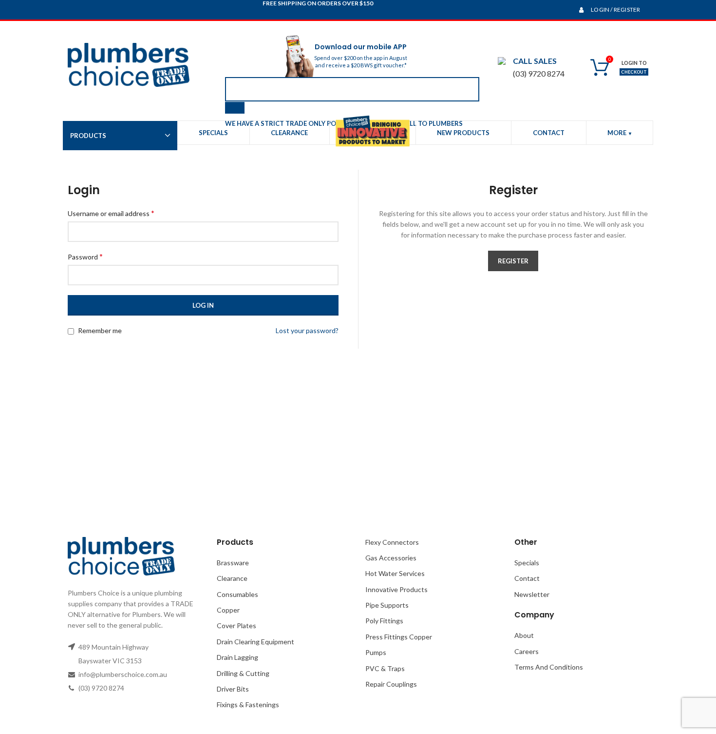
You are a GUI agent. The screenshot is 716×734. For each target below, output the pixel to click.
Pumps (375, 652)
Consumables (237, 594)
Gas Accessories (390, 558)
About (524, 635)
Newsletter (531, 594)
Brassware (233, 562)
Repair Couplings (391, 684)
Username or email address (111, 213)
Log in (203, 305)
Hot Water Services (395, 573)
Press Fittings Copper (398, 637)
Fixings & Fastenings (248, 704)
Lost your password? (307, 330)
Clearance (232, 578)
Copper (228, 610)
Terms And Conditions (548, 667)
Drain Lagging (237, 657)
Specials (526, 562)
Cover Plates (236, 625)
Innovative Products (396, 589)
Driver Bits (233, 689)
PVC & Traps (385, 668)
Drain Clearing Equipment (255, 641)
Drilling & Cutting (243, 673)
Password (85, 256)
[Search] (235, 108)
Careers (526, 651)
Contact (527, 578)
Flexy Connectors (392, 542)
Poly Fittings (384, 620)
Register (513, 261)
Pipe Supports (387, 605)
